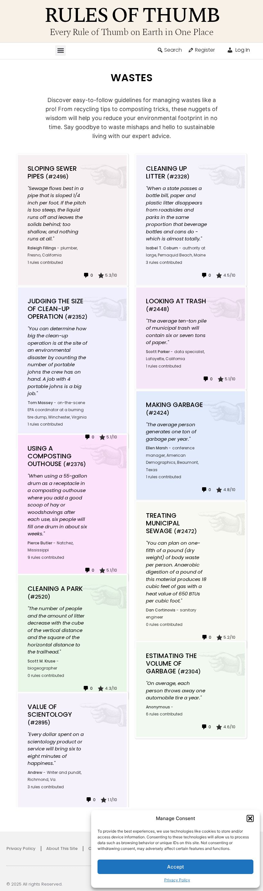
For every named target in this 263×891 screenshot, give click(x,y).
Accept (175, 867)
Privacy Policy (177, 880)
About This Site (62, 848)
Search (173, 50)
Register (205, 50)
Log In (242, 50)
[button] (250, 818)
